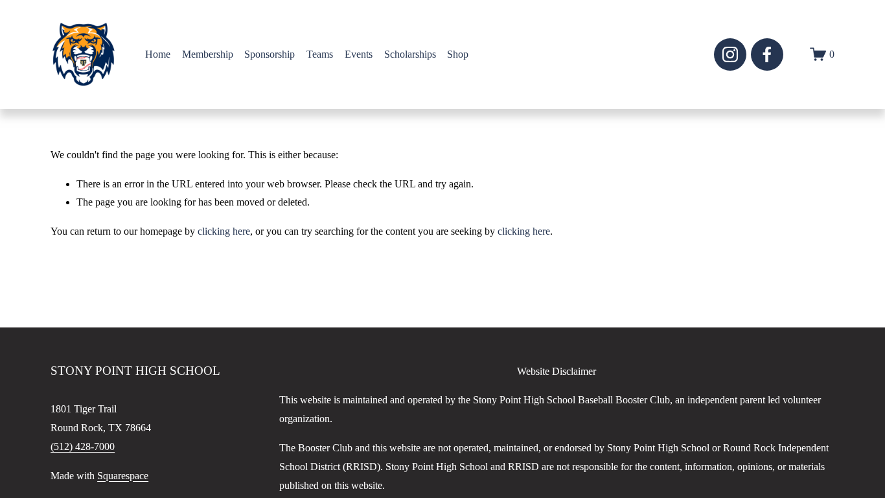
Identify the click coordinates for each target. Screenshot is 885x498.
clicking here (224, 231)
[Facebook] (767, 54)
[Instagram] (730, 54)
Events (359, 54)
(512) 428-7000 (83, 446)
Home (157, 54)
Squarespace (122, 475)
